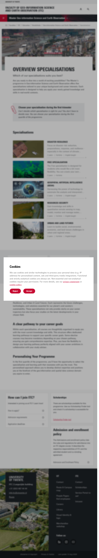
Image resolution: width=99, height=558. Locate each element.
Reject (15, 291)
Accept (29, 291)
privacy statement (71, 282)
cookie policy (15, 285)
